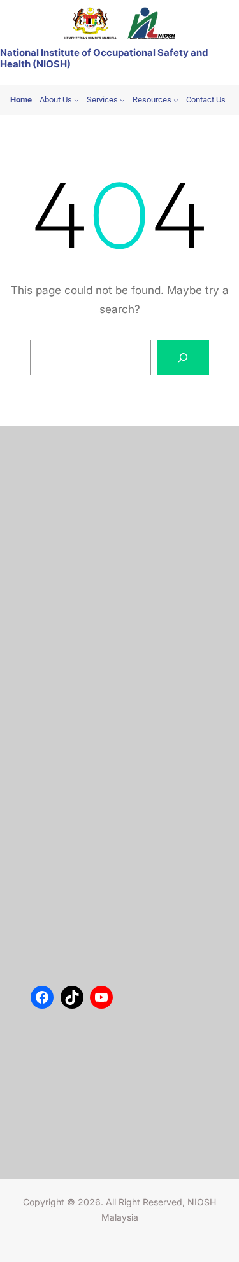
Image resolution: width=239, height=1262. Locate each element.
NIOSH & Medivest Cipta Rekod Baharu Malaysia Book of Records (111, 787)
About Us (61, 471)
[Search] (183, 357)
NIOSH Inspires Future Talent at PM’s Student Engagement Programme (118, 673)
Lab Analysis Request (85, 528)
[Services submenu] (122, 99)
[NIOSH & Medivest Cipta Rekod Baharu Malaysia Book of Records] (54, 774)
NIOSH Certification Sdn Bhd (99, 547)
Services (60, 509)
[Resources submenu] (175, 99)
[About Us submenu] (76, 99)
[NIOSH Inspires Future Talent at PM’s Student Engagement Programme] (54, 660)
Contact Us (65, 490)
